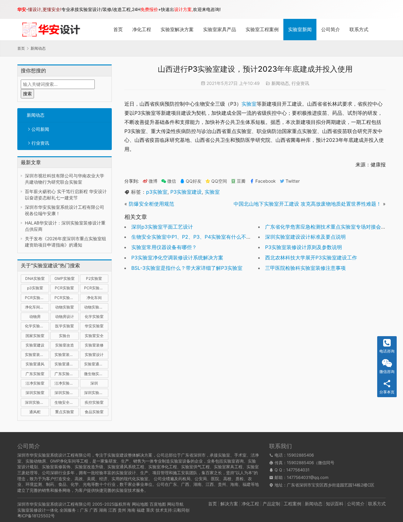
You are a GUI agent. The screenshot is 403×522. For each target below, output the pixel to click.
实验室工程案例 (262, 29)
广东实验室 (35, 373)
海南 (131, 510)
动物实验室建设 (96, 307)
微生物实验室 (95, 373)
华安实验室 (94, 326)
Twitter (293, 181)
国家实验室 (35, 335)
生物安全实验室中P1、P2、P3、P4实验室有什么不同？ (193, 237)
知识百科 (334, 503)
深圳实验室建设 (66, 392)
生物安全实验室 (66, 402)
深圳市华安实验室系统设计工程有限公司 (54, 504)
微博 (153, 181)
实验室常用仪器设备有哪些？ (164, 247)
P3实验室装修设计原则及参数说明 (303, 247)
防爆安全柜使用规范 (151, 204)
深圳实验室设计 (37, 402)
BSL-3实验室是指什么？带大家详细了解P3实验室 (186, 268)
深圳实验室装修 (96, 392)
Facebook (265, 181)
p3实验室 (35, 288)
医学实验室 (64, 326)
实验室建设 (35, 345)
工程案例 (292, 503)
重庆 (150, 510)
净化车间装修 (36, 307)
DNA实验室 (35, 278)
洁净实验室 (35, 383)
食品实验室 (94, 411)
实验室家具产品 (219, 29)
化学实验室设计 (37, 326)
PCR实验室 (64, 288)
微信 (168, 181)
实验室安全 (94, 335)
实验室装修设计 (66, 354)
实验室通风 (35, 364)
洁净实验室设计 (66, 383)
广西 (93, 510)
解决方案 (229, 503)
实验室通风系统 (66, 364)
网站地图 (140, 504)
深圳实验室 (35, 392)
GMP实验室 (64, 278)
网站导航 (175, 504)
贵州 (122, 510)
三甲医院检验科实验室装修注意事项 (305, 268)
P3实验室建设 (186, 192)
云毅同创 (181, 510)
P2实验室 (94, 278)
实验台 (64, 335)
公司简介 (330, 29)
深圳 (94, 383)
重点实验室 (64, 411)
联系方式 (358, 29)
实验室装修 (94, 345)
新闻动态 (35, 115)
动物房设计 (64, 316)
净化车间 (94, 297)
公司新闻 (40, 129)
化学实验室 (94, 316)
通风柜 (35, 411)
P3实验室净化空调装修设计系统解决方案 (177, 257)
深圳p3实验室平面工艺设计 (162, 227)
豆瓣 (241, 181)
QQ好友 (194, 181)
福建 (141, 510)
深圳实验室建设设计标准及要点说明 (305, 237)
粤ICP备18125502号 (36, 515)
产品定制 (271, 503)
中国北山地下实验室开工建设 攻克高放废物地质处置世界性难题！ (307, 204)
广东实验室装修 (66, 373)
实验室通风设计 (96, 364)
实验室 (249, 104)
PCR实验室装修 (37, 297)
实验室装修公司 (37, 354)
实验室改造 (64, 345)
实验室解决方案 (177, 29)
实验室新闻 (300, 29)
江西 (112, 510)
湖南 (103, 510)
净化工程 (141, 29)
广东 (84, 510)
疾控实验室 (94, 402)
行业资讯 (40, 143)
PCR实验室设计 (66, 297)
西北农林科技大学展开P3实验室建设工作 (311, 257)
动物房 (35, 316)
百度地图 (158, 504)
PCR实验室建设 (96, 288)
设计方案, (183, 9)
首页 (118, 29)
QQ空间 (219, 181)
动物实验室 (64, 307)
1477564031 (297, 469)
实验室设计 (94, 354)
